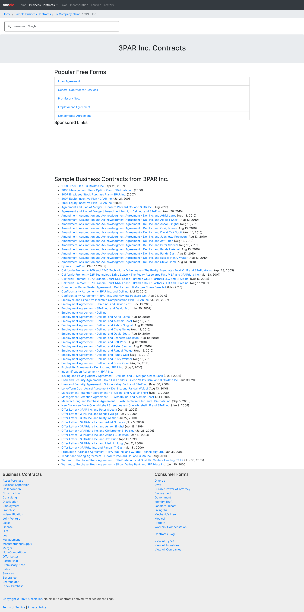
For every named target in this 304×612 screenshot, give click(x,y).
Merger (7, 548)
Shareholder (11, 582)
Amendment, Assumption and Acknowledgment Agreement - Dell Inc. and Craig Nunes (119, 228)
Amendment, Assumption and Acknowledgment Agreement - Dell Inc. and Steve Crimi (118, 262)
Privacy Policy (37, 607)
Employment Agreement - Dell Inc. (84, 312)
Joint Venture (11, 518)
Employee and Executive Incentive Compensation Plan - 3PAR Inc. (105, 300)
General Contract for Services (78, 90)
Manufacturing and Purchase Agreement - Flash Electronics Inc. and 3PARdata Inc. (116, 401)
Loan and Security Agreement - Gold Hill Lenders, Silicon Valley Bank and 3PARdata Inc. (120, 380)
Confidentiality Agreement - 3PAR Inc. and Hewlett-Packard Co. (104, 295)
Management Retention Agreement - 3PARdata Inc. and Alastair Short (107, 397)
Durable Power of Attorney (172, 489)
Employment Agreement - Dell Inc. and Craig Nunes (95, 329)
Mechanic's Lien (165, 514)
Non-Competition (14, 552)
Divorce (160, 480)
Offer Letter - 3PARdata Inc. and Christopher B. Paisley (97, 430)
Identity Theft (164, 501)
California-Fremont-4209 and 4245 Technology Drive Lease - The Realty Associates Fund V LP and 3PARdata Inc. (137, 270)
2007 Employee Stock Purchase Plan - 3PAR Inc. (93, 194)
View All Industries (167, 545)
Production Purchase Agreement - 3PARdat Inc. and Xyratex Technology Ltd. (112, 451)
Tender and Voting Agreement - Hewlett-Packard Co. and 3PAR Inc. (106, 456)
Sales (6, 569)
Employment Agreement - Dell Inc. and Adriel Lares (95, 316)
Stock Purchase (13, 586)
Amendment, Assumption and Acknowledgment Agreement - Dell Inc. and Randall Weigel (120, 249)
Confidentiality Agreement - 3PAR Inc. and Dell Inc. (95, 291)
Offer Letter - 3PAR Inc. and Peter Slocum (89, 409)
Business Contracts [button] (42, 5)
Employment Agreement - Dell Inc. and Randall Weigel (97, 350)
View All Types (164, 541)
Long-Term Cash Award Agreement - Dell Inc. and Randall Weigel (104, 388)
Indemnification (13, 514)
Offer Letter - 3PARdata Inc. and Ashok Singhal (92, 426)
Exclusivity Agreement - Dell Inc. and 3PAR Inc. (92, 367)
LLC (5, 531)
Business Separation (16, 485)
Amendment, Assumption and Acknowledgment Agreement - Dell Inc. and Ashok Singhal (120, 224)
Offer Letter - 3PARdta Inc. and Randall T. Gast (92, 447)
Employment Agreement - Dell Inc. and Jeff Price (94, 342)
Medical (160, 518)
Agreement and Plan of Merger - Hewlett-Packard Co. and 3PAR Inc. (107, 207)
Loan (6, 535)
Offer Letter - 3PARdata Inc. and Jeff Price (89, 439)
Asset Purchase (13, 480)
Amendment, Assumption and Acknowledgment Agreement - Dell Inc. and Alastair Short (120, 219)
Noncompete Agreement (74, 115)
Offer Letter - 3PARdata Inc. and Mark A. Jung (92, 443)
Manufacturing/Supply (17, 544)
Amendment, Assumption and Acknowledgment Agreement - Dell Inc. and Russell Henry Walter (124, 257)
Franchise (9, 510)
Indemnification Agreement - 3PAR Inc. (87, 371)
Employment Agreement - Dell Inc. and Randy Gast (95, 354)
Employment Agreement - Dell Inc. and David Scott (95, 333)
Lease (6, 522)
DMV (158, 485)
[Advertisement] (152, 151)
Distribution (10, 501)
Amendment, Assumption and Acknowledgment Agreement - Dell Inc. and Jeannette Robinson (124, 236)
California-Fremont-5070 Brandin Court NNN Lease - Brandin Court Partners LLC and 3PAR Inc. (125, 279)
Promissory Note (69, 98)
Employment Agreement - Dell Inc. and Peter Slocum (96, 346)
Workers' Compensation (170, 527)
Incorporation (79, 5)
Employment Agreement (74, 107)
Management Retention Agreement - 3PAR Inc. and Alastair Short (104, 392)
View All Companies (168, 549)
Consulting (10, 497)
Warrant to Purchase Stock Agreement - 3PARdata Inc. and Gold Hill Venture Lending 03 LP (122, 460)
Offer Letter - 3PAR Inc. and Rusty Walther (89, 418)
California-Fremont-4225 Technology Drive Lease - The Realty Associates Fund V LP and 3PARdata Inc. (130, 274)
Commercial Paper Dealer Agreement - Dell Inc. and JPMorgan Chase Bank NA (113, 287)
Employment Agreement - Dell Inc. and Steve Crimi (95, 363)
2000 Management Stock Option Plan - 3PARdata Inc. (97, 190)
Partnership (10, 560)
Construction (11, 493)
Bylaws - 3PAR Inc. (73, 266)
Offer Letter (10, 556)
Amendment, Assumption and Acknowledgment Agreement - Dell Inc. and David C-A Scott (121, 232)
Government (163, 497)
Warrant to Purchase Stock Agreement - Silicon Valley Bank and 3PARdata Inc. (113, 464)
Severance (10, 577)
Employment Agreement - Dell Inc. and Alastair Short (96, 321)
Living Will (161, 510)
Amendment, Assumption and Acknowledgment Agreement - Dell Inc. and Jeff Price (117, 241)
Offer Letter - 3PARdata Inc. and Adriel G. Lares (93, 422)
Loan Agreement (69, 81)
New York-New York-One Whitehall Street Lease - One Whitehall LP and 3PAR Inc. (115, 405)
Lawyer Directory (102, 5)
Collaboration (12, 489)
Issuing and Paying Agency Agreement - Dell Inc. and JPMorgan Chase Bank (112, 376)
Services (8, 573)
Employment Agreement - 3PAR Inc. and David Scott (96, 304)
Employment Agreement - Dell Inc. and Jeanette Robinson (100, 338)
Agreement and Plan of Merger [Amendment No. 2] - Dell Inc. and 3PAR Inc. (111, 211)
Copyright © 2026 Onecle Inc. (23, 599)
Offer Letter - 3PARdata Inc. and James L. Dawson (95, 435)
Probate (160, 522)
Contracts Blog (165, 534)
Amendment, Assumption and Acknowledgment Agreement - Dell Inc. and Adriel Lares (118, 215)
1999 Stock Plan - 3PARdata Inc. (82, 186)
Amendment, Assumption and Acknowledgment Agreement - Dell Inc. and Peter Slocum (119, 245)
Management (11, 539)
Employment (11, 506)
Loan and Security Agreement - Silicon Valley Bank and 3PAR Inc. (104, 384)
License (8, 527)
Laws (64, 5)
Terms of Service (14, 607)
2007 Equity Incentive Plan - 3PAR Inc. (86, 198)
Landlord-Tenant (165, 506)
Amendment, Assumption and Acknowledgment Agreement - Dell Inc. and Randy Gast (118, 253)
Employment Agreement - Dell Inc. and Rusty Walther (96, 359)
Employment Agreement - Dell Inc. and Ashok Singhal (97, 325)
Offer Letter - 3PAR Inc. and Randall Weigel (90, 413)
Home (22, 5)
